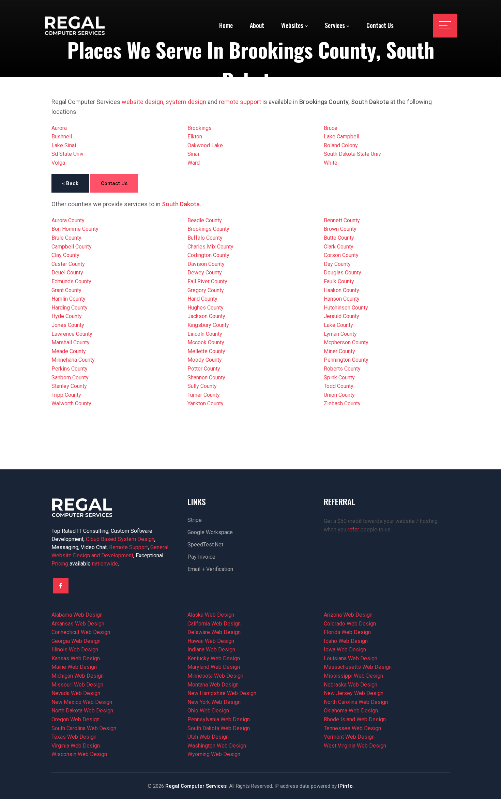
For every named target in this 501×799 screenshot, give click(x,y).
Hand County (202, 299)
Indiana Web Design (211, 649)
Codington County (208, 255)
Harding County (69, 307)
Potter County (203, 368)
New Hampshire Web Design (221, 693)
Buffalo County (205, 238)
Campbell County (71, 246)
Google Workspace (210, 532)
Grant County (66, 290)
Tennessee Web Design (352, 728)
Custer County (68, 264)
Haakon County (341, 290)
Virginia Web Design (75, 745)
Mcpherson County (346, 342)
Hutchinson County (346, 307)
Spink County (339, 377)
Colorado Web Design (350, 623)
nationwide (105, 563)
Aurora (59, 128)
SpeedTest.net (205, 544)
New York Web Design (214, 702)
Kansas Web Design (75, 658)
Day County (337, 264)
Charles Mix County (210, 246)
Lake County (338, 325)
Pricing (59, 563)
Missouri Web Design (77, 684)
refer (353, 529)
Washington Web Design (216, 745)
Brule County (66, 238)
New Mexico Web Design (81, 702)
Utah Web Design (208, 737)
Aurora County (68, 220)
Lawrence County (71, 334)
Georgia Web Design (76, 641)
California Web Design (214, 623)
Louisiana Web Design (350, 658)
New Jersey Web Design (353, 693)
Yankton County (205, 403)
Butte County (339, 238)
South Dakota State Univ (352, 154)
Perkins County (69, 368)
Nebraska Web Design (350, 684)
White (330, 163)
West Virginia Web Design (355, 745)
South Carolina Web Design (83, 728)
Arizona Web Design (348, 615)
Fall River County (207, 281)
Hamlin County (68, 299)
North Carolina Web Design (356, 702)
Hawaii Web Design (210, 641)
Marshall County (70, 342)
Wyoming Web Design (213, 754)
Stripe (194, 520)
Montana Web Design (213, 684)
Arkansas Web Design (77, 623)
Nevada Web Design (75, 693)
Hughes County (205, 307)
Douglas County (342, 272)
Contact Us (114, 183)
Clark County (338, 246)
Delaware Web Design (214, 632)
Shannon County (206, 377)
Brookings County (208, 229)
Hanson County (342, 299)
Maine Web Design (74, 667)
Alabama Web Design (77, 615)
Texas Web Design (73, 737)
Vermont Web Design (349, 737)
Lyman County (340, 334)
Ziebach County (342, 403)
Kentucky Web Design (213, 658)
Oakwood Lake (205, 145)
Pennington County (346, 360)
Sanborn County (70, 377)
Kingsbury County (208, 325)
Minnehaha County (73, 360)
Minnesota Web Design (215, 676)
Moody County (204, 360)
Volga (58, 163)
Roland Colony (341, 145)
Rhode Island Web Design (355, 719)
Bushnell (61, 136)
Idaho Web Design (346, 641)
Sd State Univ (67, 154)
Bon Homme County (74, 229)
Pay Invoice (201, 557)
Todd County (338, 386)
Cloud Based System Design (120, 539)
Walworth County (71, 403)
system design (186, 101)
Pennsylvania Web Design (218, 719)
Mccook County (205, 342)
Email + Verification (210, 569)
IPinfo (345, 786)
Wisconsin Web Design (79, 754)
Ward (193, 163)
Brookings (199, 128)
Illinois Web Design (74, 649)
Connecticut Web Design (80, 632)
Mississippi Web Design (353, 676)
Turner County (203, 395)
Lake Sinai (63, 145)
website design (142, 101)
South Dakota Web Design (218, 728)
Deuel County (67, 272)
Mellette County (206, 351)
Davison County (206, 264)
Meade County (68, 351)
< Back (70, 183)
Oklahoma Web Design (351, 710)
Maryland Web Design (213, 667)
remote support (240, 101)
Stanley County (69, 386)
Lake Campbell (341, 136)
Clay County (65, 255)
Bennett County (342, 220)
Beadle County (204, 220)
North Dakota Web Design (82, 710)
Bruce (330, 128)
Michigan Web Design (77, 676)
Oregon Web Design (75, 719)
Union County (339, 395)
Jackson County (206, 316)
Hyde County (66, 316)
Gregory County (205, 290)
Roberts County (342, 368)
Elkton (194, 136)
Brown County (340, 229)
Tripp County (66, 395)
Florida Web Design (347, 632)
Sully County (202, 386)
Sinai (193, 154)
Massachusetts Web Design (358, 667)
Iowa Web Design (345, 649)
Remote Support (128, 547)
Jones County (67, 325)
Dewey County (204, 272)
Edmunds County (71, 281)
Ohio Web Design (208, 710)
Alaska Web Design (210, 615)
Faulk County (339, 281)
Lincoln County (204, 334)
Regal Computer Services (196, 786)
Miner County (339, 351)
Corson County (341, 255)
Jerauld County (341, 316)
